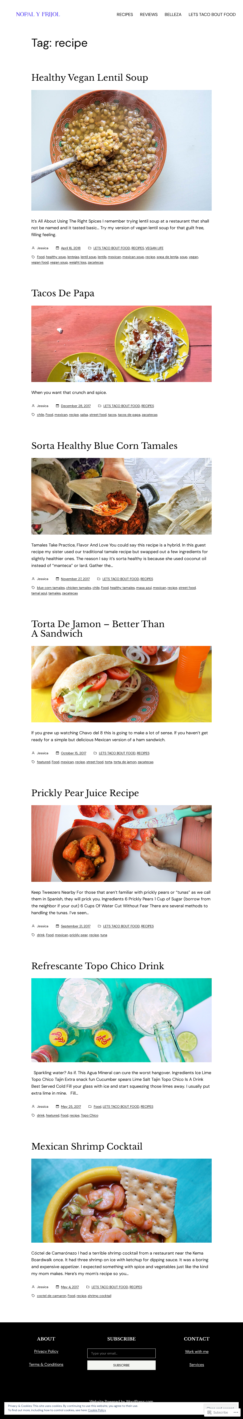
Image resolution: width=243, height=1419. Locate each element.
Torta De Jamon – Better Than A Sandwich (98, 629)
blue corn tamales (51, 587)
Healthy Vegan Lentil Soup (89, 78)
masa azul (144, 587)
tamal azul (39, 593)
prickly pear (79, 935)
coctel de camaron (51, 1296)
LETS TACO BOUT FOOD (111, 248)
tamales (54, 593)
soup (183, 257)
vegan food (40, 262)
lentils (102, 257)
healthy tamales (122, 587)
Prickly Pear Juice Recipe (85, 793)
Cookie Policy (97, 1410)
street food (98, 414)
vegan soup (59, 262)
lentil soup (88, 257)
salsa (84, 414)
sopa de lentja (167, 257)
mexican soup (133, 257)
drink (41, 935)
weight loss (77, 262)
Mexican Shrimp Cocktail (87, 1147)
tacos (112, 414)
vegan (193, 257)
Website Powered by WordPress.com (121, 1401)
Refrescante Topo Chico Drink (97, 966)
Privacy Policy (46, 1351)
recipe (150, 257)
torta (108, 762)
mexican (114, 257)
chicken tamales (78, 587)
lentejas (73, 257)
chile (40, 414)
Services (196, 1364)
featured (43, 762)
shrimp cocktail (99, 1296)
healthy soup (56, 257)
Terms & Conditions (46, 1364)
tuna (103, 935)
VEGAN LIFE (154, 248)
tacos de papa (129, 414)
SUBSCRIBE (121, 1365)
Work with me (197, 1351)
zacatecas (95, 262)
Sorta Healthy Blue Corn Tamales (104, 446)
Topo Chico (89, 1115)
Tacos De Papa (62, 293)
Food (41, 257)
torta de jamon (125, 762)
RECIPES (137, 248)
